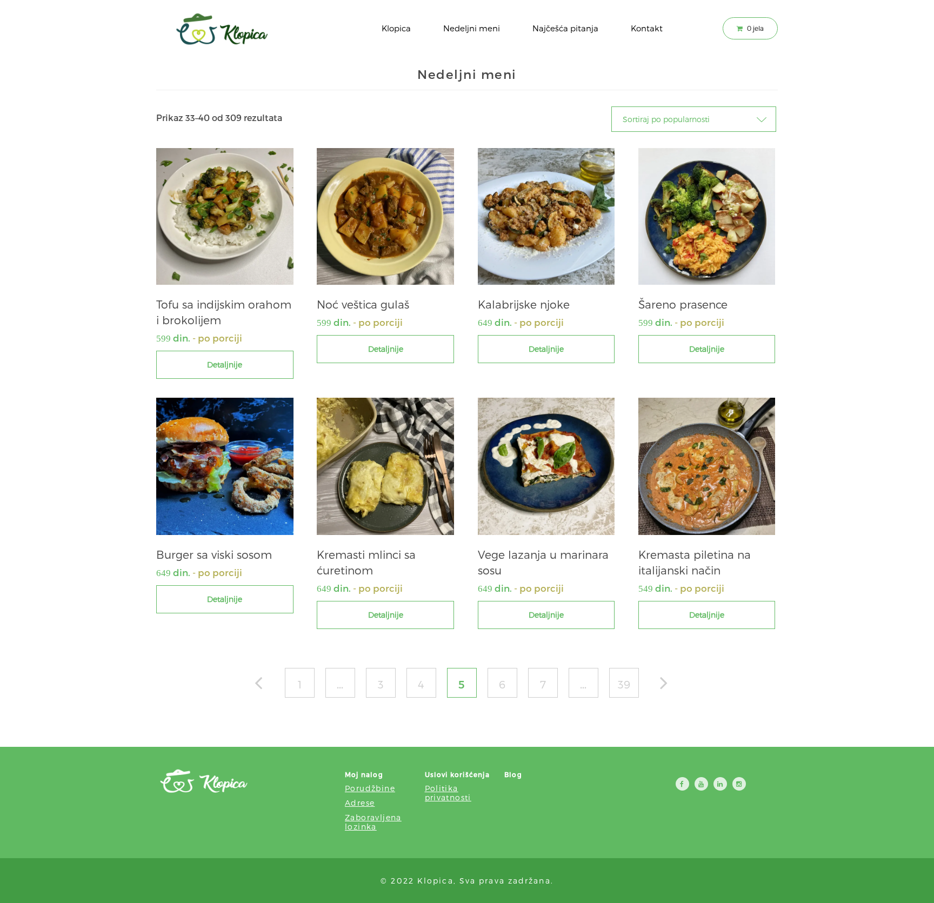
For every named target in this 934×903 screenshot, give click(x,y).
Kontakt (647, 28)
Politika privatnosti (448, 793)
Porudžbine (370, 788)
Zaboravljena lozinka (373, 822)
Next (669, 685)
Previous (264, 685)
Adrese (360, 802)
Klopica (396, 28)
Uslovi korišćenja (457, 774)
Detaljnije (224, 364)
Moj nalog (364, 774)
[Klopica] (221, 29)
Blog (513, 774)
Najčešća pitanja (565, 28)
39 (624, 684)
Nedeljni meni (471, 28)
